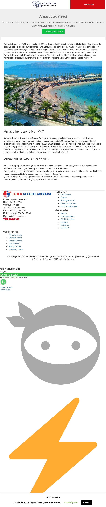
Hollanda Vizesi (15, 241)
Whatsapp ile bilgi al (54, 31)
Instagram (65, 225)
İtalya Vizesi (14, 243)
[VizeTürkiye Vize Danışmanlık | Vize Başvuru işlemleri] (44, 4)
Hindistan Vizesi (16, 249)
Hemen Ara (88, 4)
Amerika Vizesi (15, 238)
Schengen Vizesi (68, 200)
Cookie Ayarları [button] (71, 502)
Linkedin (64, 222)
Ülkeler (64, 197)
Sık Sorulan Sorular (69, 206)
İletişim (64, 213)
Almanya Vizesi (15, 235)
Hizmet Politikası (68, 216)
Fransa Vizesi (15, 246)
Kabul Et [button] (86, 502)
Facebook (65, 228)
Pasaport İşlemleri (68, 203)
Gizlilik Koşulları (67, 219)
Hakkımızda (66, 195)
